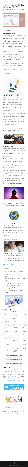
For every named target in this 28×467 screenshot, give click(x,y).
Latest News (21, 9)
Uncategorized (13, 11)
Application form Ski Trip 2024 (10, 264)
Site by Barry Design (14, 465)
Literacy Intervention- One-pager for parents (13, 76)
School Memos (6, 11)
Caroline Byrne (7, 9)
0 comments (20, 11)
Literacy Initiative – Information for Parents (12, 69)
